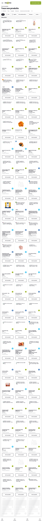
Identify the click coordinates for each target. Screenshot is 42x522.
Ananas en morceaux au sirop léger (19, 448)
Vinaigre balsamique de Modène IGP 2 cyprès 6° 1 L (33, 69)
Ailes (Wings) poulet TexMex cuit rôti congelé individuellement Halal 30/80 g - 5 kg (33, 352)
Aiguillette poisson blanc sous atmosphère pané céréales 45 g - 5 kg (33, 191)
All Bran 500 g (18, 371)
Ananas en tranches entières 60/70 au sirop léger (33, 468)
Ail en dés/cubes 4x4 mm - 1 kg (32, 274)
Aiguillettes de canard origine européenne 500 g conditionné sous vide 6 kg (33, 212)
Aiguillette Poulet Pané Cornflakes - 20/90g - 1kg (6, 212)
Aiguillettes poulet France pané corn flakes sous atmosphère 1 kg (6, 254)
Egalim (15, 14)
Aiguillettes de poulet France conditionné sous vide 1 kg (19, 232)
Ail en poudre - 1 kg (5, 293)
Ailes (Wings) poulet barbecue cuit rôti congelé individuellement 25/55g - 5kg (19, 352)
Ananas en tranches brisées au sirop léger (6, 468)
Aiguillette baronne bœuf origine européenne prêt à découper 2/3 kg (32, 171)
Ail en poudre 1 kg (18, 293)
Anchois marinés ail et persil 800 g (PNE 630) (33, 508)
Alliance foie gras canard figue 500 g (32, 371)
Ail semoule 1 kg (5, 330)
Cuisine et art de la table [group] (25, 11)
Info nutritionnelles (22, 14)
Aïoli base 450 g (5, 371)
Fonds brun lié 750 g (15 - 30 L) (19, 30)
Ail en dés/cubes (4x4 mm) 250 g (19, 274)
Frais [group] (8, 11)
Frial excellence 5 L (32, 29)
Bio (8, 14)
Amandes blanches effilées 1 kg (18, 410)
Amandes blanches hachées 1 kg (5, 430)
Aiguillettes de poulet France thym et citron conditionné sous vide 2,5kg (33, 232)
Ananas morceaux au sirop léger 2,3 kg (32, 488)
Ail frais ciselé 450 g (32, 293)
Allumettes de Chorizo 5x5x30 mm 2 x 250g (6, 391)
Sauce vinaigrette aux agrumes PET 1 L (33, 49)
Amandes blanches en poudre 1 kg (33, 410)
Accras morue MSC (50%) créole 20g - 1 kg (19, 151)
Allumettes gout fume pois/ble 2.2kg (19, 391)
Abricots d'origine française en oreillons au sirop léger (19, 89)
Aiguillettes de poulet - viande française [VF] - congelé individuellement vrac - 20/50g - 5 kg (6, 233)
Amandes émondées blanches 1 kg (19, 430)
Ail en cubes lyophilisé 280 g (6, 274)
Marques (31, 14)
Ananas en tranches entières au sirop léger (6, 488)
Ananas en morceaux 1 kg (6, 448)
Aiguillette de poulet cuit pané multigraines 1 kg (6, 191)
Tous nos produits (4, 6)
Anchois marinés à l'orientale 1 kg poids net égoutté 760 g (19, 508)
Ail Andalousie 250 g (32, 253)
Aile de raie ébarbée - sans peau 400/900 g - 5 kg (33, 331)
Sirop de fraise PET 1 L (19, 68)
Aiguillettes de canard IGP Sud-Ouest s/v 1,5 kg (19, 212)
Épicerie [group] (4, 11)
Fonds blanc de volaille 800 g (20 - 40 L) (6, 30)
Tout (3, 14)
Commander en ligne (36, 2)
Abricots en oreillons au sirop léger (19, 111)
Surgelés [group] (12, 11)
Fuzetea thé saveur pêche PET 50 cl (5, 49)
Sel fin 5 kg (4, 68)
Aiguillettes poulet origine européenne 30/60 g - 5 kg (19, 254)
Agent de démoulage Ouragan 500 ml (6, 170)
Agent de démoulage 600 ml (32, 151)
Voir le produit (7, 35)
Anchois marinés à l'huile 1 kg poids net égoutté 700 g (6, 508)
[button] (2, 11)
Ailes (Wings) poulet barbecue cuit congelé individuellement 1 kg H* (6, 351)
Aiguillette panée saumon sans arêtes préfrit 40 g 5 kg (19, 191)
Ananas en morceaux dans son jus (32, 448)
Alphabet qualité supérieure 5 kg (32, 391)
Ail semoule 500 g (18, 330)
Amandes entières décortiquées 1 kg (32, 430)
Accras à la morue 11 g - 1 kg (6, 151)
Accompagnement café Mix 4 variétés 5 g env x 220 (33, 131)
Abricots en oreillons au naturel (33, 89)
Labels (37, 14)
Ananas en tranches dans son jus (19, 468)
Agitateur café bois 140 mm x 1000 (19, 170)
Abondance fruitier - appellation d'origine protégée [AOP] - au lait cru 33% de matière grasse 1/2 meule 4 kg (6, 90)
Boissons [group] (17, 11)
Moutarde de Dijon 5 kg (19, 48)
